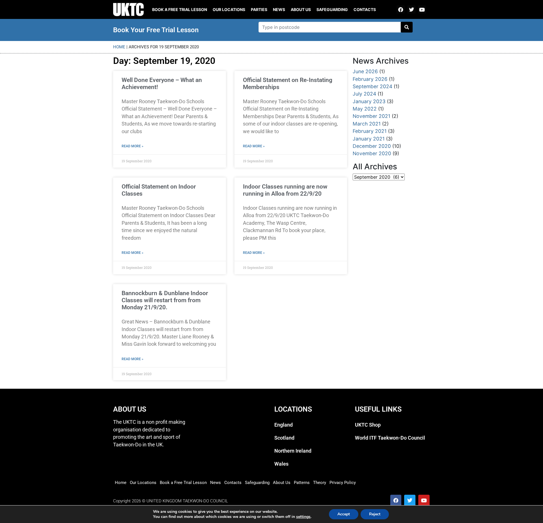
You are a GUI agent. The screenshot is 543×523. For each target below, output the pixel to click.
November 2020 (372, 153)
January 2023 (369, 101)
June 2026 (365, 71)
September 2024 (372, 86)
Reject (374, 514)
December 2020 (372, 146)
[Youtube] (422, 9)
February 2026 (370, 79)
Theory (319, 482)
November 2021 (371, 116)
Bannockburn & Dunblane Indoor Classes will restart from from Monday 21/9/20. (165, 300)
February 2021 (370, 131)
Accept (343, 514)
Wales (281, 464)
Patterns (302, 482)
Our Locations (229, 9)
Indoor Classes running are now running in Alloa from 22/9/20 (285, 190)
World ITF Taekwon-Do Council (390, 438)
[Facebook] (401, 9)
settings (303, 516)
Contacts (365, 9)
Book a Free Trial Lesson (183, 482)
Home (119, 46)
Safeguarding (332, 9)
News (279, 9)
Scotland (284, 438)
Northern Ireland (292, 451)
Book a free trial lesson (179, 9)
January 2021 (369, 139)
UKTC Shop (368, 425)
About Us (301, 9)
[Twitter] (411, 9)
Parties (259, 9)
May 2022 (365, 109)
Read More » (132, 146)
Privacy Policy (342, 482)
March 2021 (367, 124)
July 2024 (364, 94)
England (283, 425)
